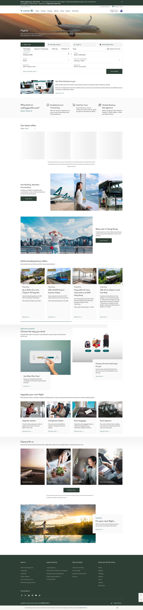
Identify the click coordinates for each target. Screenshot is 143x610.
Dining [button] (62, 11)
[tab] (27, 49)
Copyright (23, 603)
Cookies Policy (82, 607)
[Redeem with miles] (107, 49)
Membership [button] (75, 11)
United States (117, 603)
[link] (37, 87)
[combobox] (46, 60)
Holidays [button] (43, 11)
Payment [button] (68, 11)
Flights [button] (37, 11)
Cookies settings (50, 579)
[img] (121, 1)
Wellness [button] (56, 11)
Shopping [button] (49, 11)
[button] (71, 54)
